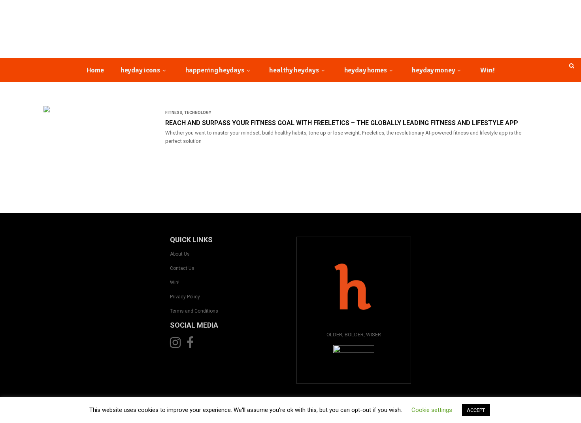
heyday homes (365, 70)
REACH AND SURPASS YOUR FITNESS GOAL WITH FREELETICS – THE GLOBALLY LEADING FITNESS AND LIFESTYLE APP (341, 123)
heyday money (433, 70)
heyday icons (140, 70)
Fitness (173, 112)
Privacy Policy (185, 297)
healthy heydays (294, 70)
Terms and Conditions (194, 311)
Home (95, 70)
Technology (197, 112)
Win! (487, 70)
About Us (180, 254)
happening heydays (214, 70)
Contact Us (182, 268)
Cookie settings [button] (431, 410)
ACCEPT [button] (476, 410)
